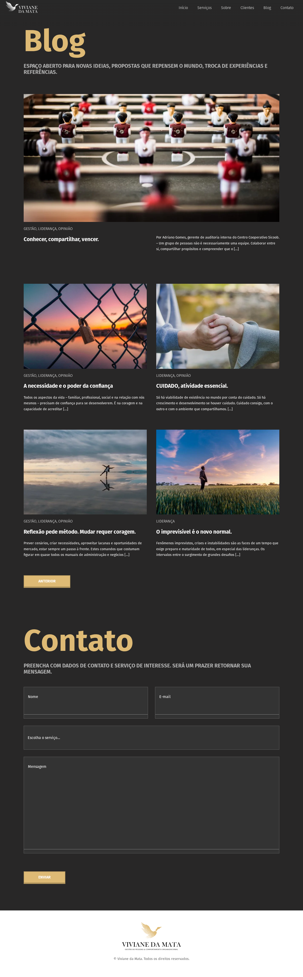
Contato (287, 7)
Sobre (226, 7)
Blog (267, 7)
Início (183, 7)
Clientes (247, 7)
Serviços (204, 7)
